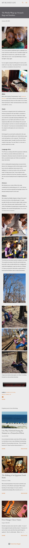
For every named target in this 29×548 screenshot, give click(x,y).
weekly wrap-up (6, 394)
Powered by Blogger (15, 544)
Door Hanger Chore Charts (11, 520)
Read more (24, 448)
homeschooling (10, 392)
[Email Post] (3, 397)
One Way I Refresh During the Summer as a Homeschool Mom (13, 431)
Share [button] (3, 399)
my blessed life (9, 2)
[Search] (23, 3)
